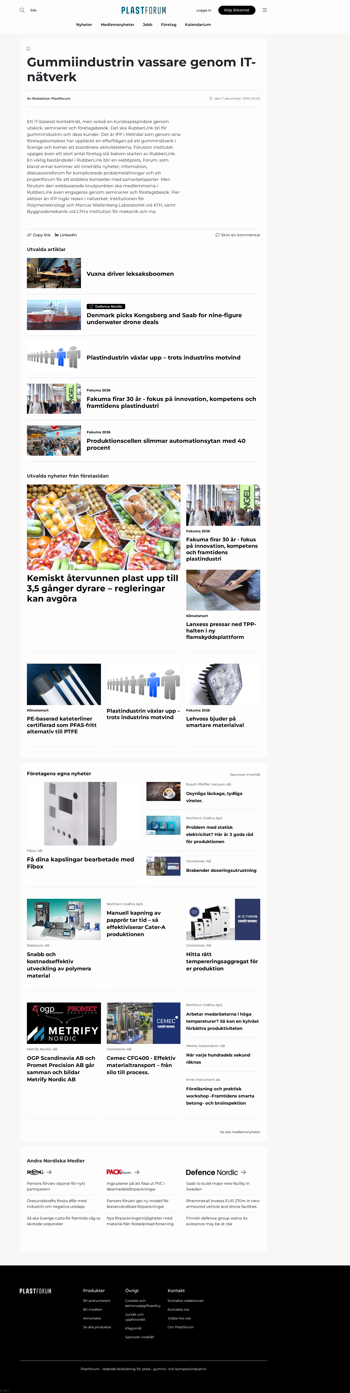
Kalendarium (198, 24)
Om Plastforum (181, 1327)
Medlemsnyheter (117, 24)
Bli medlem (93, 1309)
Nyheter (84, 24)
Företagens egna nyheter (59, 773)
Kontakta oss (178, 1309)
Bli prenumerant (96, 1301)
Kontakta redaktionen (186, 1301)
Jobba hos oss (179, 1318)
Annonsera (92, 1318)
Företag (168, 24)
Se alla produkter (97, 1327)
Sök (33, 10)
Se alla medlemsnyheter (240, 1132)
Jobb (147, 24)
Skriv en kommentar (240, 235)
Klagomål (133, 1328)
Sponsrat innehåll (139, 1337)
